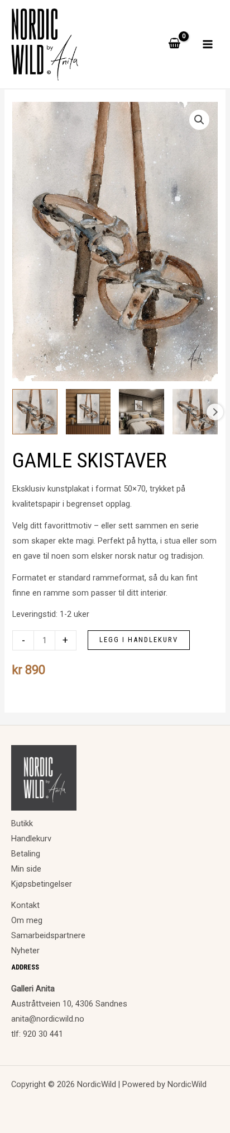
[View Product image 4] (195, 411)
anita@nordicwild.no (47, 1019)
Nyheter (25, 950)
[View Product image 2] (88, 411)
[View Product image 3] (141, 411)
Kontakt (25, 905)
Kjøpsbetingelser (41, 884)
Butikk (22, 823)
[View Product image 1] (35, 411)
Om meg (26, 920)
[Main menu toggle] (208, 44)
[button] (199, 120)
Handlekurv (31, 839)
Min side (26, 869)
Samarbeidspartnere (48, 935)
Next (215, 412)
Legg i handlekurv (138, 639)
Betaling (25, 854)
